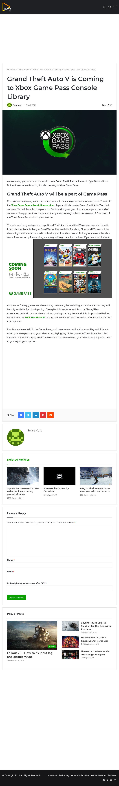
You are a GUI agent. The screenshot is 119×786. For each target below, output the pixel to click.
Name (11, 560)
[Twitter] (28, 415)
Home (12, 69)
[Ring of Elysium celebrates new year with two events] (96, 476)
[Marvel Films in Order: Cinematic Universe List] (70, 641)
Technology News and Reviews (74, 775)
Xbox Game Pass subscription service (32, 205)
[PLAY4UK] (9, 6)
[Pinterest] (43, 415)
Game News (23, 69)
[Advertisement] (59, 38)
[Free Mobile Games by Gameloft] (59, 476)
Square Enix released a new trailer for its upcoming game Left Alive (23, 491)
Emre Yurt (17, 105)
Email (10, 571)
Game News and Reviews (103, 775)
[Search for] (109, 7)
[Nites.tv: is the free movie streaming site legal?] (70, 654)
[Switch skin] (104, 7)
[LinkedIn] (36, 415)
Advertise (52, 775)
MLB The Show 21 (35, 317)
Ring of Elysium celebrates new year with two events (95, 490)
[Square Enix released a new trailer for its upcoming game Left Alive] (23, 476)
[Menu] (115, 7)
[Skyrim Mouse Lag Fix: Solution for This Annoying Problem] (70, 626)
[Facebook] (21, 415)
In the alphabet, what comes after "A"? (26, 583)
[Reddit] (50, 415)
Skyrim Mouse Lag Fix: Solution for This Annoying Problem (96, 626)
